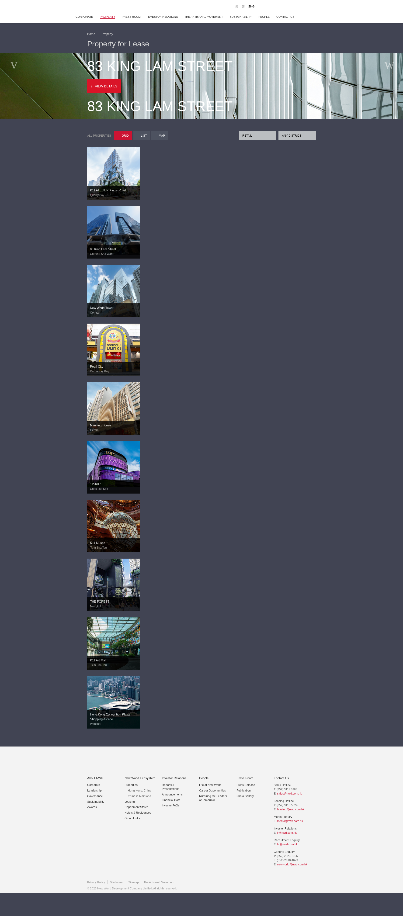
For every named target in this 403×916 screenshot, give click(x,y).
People (264, 16)
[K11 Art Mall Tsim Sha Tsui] (113, 643)
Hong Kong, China (139, 790)
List (144, 135)
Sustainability (241, 16)
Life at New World (210, 785)
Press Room (131, 16)
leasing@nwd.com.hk (290, 809)
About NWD (95, 778)
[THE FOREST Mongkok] (113, 584)
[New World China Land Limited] (195, 761)
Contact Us (285, 16)
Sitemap (133, 882)
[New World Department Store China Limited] (248, 761)
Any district (291, 135)
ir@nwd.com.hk (287, 832)
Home (91, 34)
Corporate (84, 16)
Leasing (130, 801)
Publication (243, 790)
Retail (247, 135)
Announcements (172, 794)
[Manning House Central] (113, 412)
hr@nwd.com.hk (287, 844)
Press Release (245, 785)
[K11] (262, 6)
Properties (131, 785)
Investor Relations (162, 16)
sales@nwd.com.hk (289, 793)
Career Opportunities (212, 790)
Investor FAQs (170, 805)
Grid (125, 135)
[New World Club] (275, 6)
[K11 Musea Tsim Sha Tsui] (113, 526)
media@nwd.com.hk (290, 821)
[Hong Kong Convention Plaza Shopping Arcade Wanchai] (113, 702)
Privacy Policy (96, 882)
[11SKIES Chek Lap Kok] (113, 464)
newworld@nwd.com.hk (292, 864)
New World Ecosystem (140, 778)
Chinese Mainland (139, 796)
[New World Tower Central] (113, 299)
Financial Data (171, 800)
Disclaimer (116, 882)
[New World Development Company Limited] (148, 761)
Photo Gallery (245, 796)
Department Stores (136, 807)
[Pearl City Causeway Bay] (113, 349)
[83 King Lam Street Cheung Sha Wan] (113, 230)
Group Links (132, 818)
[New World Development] (113, 6)
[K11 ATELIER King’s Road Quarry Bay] (113, 173)
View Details (106, 86)
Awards (92, 807)
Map (162, 135)
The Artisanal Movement (203, 16)
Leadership (94, 790)
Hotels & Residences (138, 812)
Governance (95, 796)
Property (107, 16)
